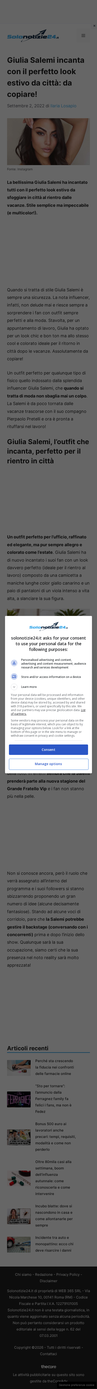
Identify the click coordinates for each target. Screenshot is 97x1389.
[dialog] (48, 694)
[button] (48, 687)
